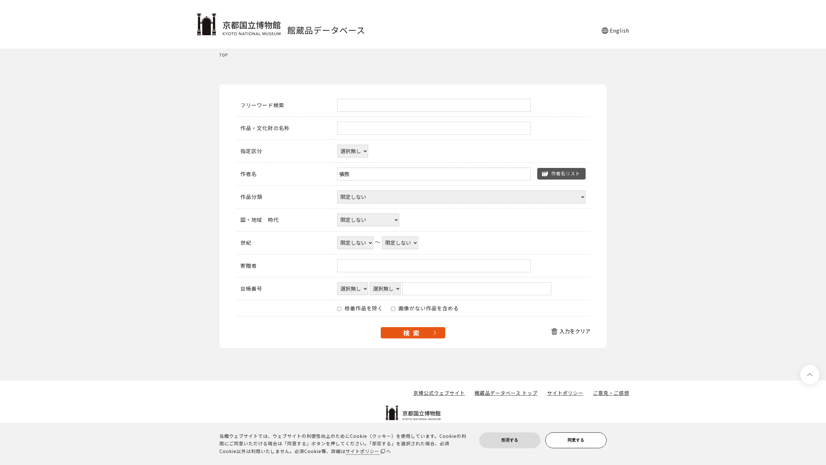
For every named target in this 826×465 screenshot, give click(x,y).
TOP (223, 55)
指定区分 (251, 151)
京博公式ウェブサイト (439, 393)
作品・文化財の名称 (265, 128)
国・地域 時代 (259, 220)
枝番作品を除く (363, 308)
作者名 (248, 174)
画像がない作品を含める (428, 308)
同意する (576, 440)
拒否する (509, 440)
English (619, 30)
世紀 (245, 243)
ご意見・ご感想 (611, 393)
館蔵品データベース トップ (506, 393)
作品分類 (251, 197)
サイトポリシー (565, 393)
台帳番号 (251, 288)
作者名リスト (565, 173)
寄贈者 (248, 266)
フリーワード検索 (262, 105)
